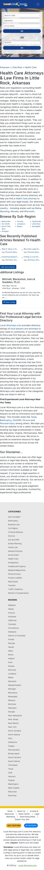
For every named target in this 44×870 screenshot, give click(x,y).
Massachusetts (14, 685)
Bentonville (6, 221)
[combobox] (22, 15)
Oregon (11, 746)
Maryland (12, 681)
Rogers (19, 226)
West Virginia (13, 788)
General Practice (15, 551)
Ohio (10, 738)
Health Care (31, 67)
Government (18, 260)
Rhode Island (13, 754)
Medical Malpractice (16, 570)
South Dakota (14, 761)
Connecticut (13, 628)
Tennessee (12, 765)
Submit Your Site (22, 819)
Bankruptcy (6, 420)
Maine (38, 208)
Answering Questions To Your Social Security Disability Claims (10, 257)
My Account (31, 825)
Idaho (10, 651)
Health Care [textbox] (9, 15)
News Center (24, 814)
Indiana (11, 658)
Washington (13, 784)
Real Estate (13, 582)
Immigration (13, 562)
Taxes (34, 417)
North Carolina (14, 731)
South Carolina (14, 757)
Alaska (11, 609)
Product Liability (15, 578)
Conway (20, 221)
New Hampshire (15, 715)
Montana (12, 704)
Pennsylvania (13, 750)
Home (9, 811)
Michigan (12, 689)
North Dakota (14, 734)
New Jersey (13, 719)
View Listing (10, 302)
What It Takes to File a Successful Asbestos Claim (10, 249)
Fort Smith (6, 224)
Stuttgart (5, 231)
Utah (10, 773)
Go (22, 31)
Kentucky (12, 670)
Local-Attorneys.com (10, 325)
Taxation (12, 585)
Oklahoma (12, 742)
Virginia (11, 780)
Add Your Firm (13, 825)
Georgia (11, 643)
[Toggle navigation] (38, 4)
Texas (10, 769)
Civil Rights (13, 528)
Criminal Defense (15, 532)
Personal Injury (11, 252)
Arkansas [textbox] (8, 21)
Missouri (11, 700)
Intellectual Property (17, 566)
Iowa (10, 662)
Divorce (26, 420)
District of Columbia (16, 636)
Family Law (13, 547)
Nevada (15, 211)
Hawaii (11, 647)
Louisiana (12, 674)
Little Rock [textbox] (9, 26)
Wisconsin (29, 211)
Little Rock (17, 67)
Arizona (11, 613)
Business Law (14, 524)
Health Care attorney (26, 198)
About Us (21, 811)
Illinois (10, 655)
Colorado (12, 624)
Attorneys (9, 260)
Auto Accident (14, 517)
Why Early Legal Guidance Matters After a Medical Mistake (32, 249)
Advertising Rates (27, 817)
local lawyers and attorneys (24, 328)
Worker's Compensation (18, 593)
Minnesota (12, 693)
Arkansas (4, 67)
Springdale (36, 226)
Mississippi (12, 696)
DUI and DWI (13, 540)
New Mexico (13, 723)
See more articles (8, 267)
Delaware (12, 632)
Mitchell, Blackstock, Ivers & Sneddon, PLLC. (18, 281)
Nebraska (12, 708)
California (12, 620)
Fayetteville (36, 221)
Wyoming (4, 211)
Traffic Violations (15, 589)
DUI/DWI (17, 420)
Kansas (11, 666)
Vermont (12, 776)
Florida (11, 639)
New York (12, 727)
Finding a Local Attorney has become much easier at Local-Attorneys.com (32, 257)
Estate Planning (15, 543)
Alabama (12, 605)
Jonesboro (21, 224)
